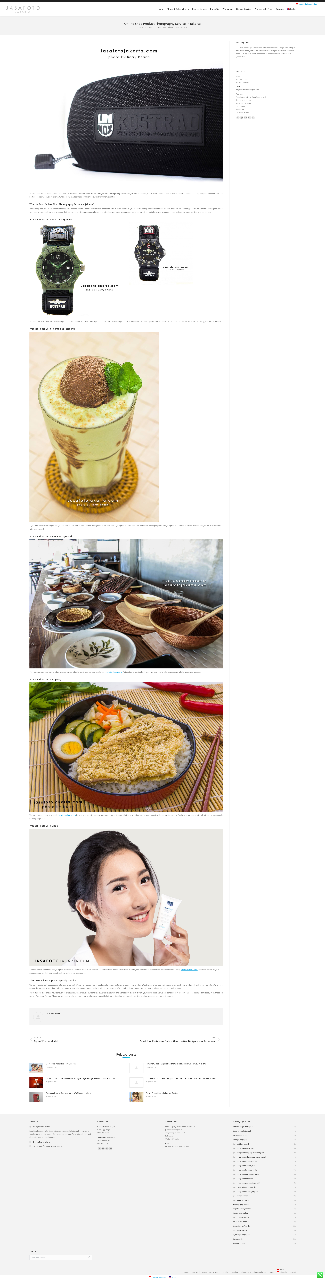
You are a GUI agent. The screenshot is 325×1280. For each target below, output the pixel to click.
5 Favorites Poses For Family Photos (61, 1064)
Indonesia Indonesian (308, 4)
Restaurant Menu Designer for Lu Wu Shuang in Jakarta (68, 1093)
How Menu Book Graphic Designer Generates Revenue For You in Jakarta (176, 1064)
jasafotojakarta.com (113, 672)
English (293, 9)
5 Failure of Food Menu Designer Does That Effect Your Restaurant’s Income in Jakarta (181, 1078)
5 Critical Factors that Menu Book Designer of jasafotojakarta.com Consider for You (80, 1078)
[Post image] (36, 1068)
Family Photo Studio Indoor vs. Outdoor (162, 1093)
